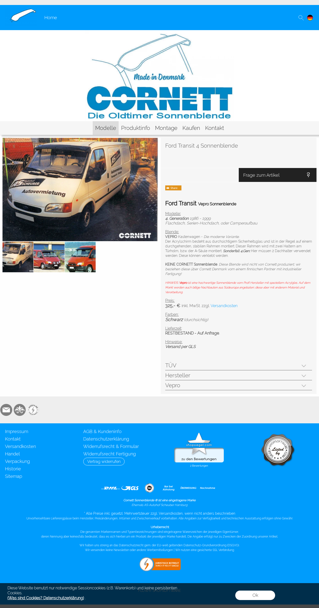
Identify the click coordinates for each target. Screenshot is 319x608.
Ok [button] (255, 595)
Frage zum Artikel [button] (261, 175)
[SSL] (149, 488)
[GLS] (130, 488)
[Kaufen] (191, 128)
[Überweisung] (188, 488)
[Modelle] (106, 128)
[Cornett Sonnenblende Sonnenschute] (21, 10)
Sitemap (13, 476)
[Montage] (166, 128)
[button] (301, 17)
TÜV (170, 365)
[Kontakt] (215, 128)
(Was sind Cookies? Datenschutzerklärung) (45, 598)
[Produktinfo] (136, 128)
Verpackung (17, 461)
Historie (13, 468)
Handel (12, 453)
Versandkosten (20, 446)
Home (50, 17)
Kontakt (13, 439)
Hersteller (177, 375)
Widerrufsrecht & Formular (111, 446)
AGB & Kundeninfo (102, 431)
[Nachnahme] (207, 488)
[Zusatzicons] (33, 410)
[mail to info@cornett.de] (6, 410)
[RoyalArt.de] (19, 410)
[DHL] (110, 488)
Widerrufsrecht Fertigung (109, 453)
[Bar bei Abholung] (169, 488)
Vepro (172, 385)
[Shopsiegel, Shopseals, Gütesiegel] (199, 434)
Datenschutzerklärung (106, 439)
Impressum (16, 431)
